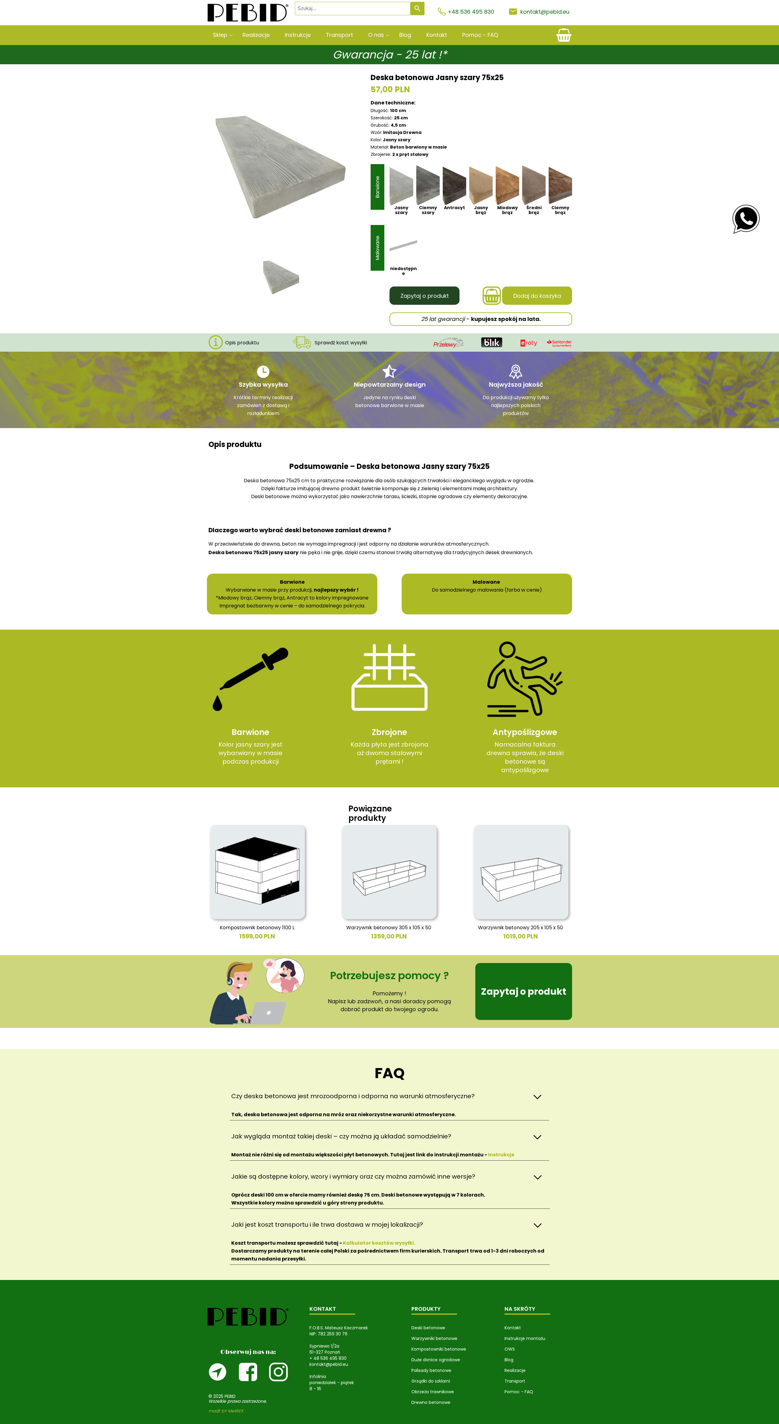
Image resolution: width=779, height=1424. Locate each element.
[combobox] (352, 8)
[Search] (417, 8)
